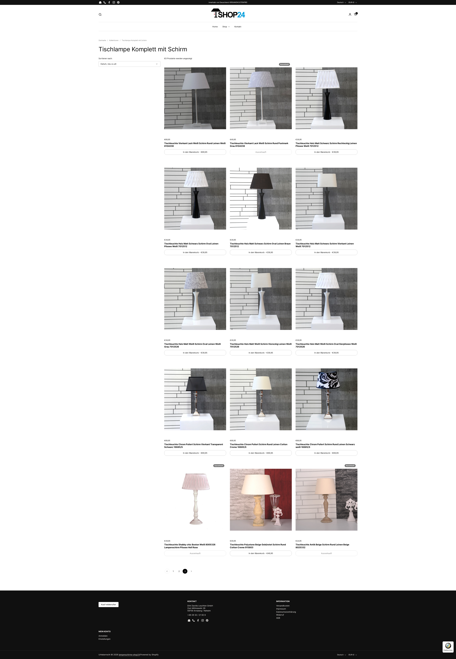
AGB (278, 618)
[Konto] (350, 14)
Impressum (281, 609)
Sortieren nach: (105, 58)
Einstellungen (104, 639)
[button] (100, 14)
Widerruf (280, 615)
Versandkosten (283, 605)
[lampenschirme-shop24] (228, 14)
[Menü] (452, 642)
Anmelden (103, 636)
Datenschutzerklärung (286, 612)
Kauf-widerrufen (108, 604)
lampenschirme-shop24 (129, 654)
